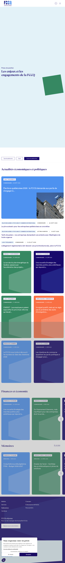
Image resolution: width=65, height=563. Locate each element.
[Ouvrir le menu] (60, 3)
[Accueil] (8, 3)
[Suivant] (60, 419)
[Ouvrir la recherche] (56, 3)
